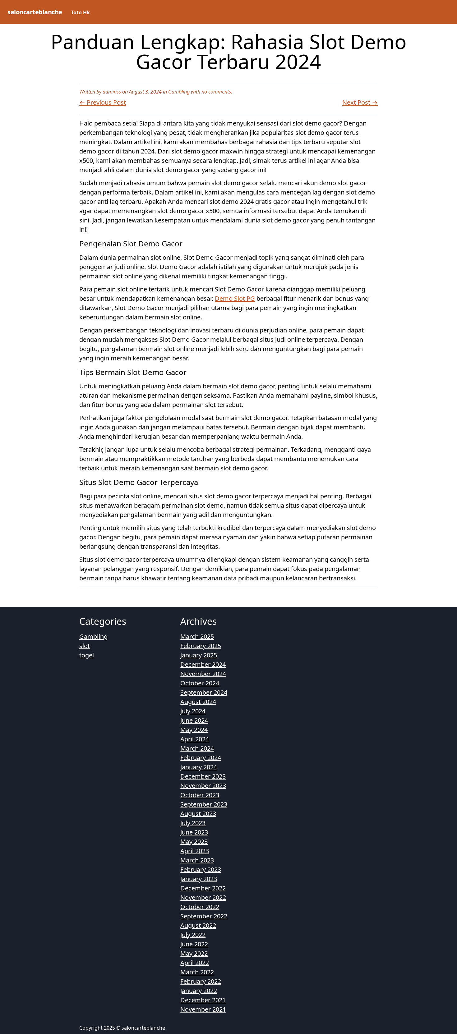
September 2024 (203, 692)
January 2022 (198, 990)
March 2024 (197, 748)
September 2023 (203, 804)
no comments (216, 91)
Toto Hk (80, 12)
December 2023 (203, 776)
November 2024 (203, 674)
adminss (112, 91)
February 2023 (200, 869)
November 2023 (203, 785)
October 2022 (199, 907)
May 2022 (194, 953)
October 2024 (199, 683)
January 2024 (198, 767)
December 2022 (203, 888)
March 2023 (197, 860)
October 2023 (199, 795)
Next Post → (360, 102)
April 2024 (194, 739)
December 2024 (203, 664)
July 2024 (192, 711)
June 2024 (194, 720)
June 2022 (194, 944)
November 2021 (203, 1009)
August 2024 (198, 702)
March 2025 (197, 636)
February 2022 (200, 981)
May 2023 (194, 841)
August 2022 (198, 925)
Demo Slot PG (235, 298)
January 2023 (198, 879)
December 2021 (203, 1000)
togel (86, 655)
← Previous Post (102, 102)
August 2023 (198, 813)
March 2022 (197, 972)
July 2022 (192, 935)
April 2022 (194, 963)
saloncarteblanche (34, 12)
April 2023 (194, 851)
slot (84, 646)
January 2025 (198, 655)
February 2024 (200, 757)
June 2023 (194, 832)
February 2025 (200, 646)
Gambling (179, 91)
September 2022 (203, 916)
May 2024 (194, 729)
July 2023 (192, 823)
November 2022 (203, 897)
